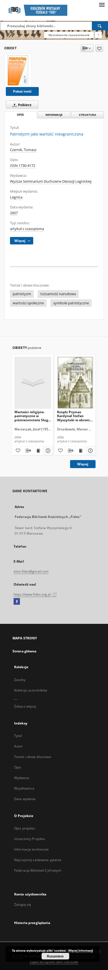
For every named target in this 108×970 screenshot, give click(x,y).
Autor (18, 746)
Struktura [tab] (87, 115)
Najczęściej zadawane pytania (37, 859)
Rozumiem (55, 956)
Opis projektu (24, 828)
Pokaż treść (22, 91)
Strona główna (24, 651)
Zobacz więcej (25, 706)
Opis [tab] (20, 115)
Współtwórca (24, 788)
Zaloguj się (22, 904)
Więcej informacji (80, 950)
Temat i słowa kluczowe (32, 756)
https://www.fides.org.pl (33, 594)
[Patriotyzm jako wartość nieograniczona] (18, 70)
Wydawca (21, 777)
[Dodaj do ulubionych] (99, 48)
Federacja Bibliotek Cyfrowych (37, 870)
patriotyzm (22, 294)
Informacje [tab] (54, 115)
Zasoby (19, 679)
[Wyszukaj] (100, 25)
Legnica (16, 197)
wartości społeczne (28, 303)
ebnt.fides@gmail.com (31, 571)
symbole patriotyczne (71, 303)
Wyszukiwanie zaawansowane (68, 35)
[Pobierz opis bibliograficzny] (28, 450)
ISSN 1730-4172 (22, 165)
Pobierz (24, 105)
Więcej (82, 464)
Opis (17, 767)
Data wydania (24, 799)
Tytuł (18, 735)
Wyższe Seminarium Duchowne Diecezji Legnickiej (50, 181)
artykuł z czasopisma (27, 228)
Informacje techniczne (31, 849)
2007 (14, 213)
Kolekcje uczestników (30, 690)
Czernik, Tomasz (23, 149)
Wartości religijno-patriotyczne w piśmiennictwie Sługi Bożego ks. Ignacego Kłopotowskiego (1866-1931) (31, 416)
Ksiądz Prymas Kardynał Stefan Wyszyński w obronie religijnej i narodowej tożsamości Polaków (74, 416)
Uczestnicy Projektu (29, 838)
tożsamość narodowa (58, 294)
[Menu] (102, 4)
